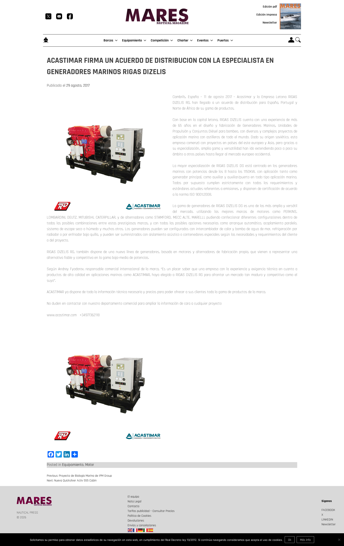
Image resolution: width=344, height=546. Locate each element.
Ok (289, 540)
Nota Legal (134, 501)
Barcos (108, 40)
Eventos (203, 40)
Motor (89, 464)
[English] (130, 530)
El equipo (133, 497)
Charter (182, 40)
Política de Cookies (139, 516)
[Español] (150, 530)
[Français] (135, 530)
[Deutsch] (140, 530)
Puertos (223, 40)
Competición (160, 40)
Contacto (133, 506)
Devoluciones (136, 521)
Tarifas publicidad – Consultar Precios (151, 511)
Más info (305, 540)
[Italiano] (145, 530)
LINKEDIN (327, 520)
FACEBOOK (328, 510)
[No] (339, 540)
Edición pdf (270, 7)
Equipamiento (132, 40)
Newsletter (270, 23)
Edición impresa (266, 15)
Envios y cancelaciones (142, 525)
